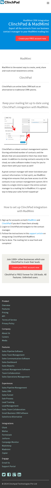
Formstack (7, 434)
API (3, 316)
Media (4, 340)
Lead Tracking (8, 402)
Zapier (5, 453)
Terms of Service (9, 319)
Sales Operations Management (16, 376)
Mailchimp (6, 445)
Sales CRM (6, 391)
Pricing (5, 312)
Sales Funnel (7, 395)
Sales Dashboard (9, 362)
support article (36, 233)
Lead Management (10, 405)
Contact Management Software (16, 369)
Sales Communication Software (16, 358)
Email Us (6, 462)
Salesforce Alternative (12, 416)
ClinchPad (6, 223)
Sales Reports (8, 365)
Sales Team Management (13, 355)
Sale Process (7, 398)
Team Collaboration (11, 373)
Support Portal (9, 466)
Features (6, 309)
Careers (5, 336)
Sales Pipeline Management (14, 387)
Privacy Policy (8, 323)
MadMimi (32, 220)
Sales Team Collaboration (13, 409)
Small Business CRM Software (15, 413)
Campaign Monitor (10, 442)
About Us (6, 333)
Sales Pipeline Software (12, 351)
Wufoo (5, 431)
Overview (6, 305)
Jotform (6, 438)
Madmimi (6, 449)
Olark (4, 427)
